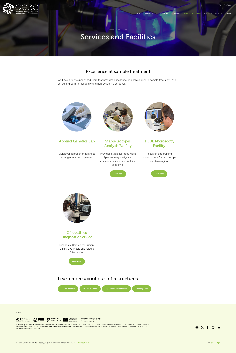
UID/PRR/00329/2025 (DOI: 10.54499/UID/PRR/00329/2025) (102, 326)
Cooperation (162, 14)
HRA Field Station (90, 289)
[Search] (220, 5)
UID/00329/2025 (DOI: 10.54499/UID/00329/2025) (72, 325)
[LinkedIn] (219, 327)
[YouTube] (196, 327)
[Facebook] (207, 327)
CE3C (138, 14)
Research (148, 14)
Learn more (118, 174)
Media (228, 14)
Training (176, 14)
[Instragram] (213, 327)
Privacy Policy (83, 343)
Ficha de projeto (87, 321)
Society (208, 14)
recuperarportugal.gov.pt (91, 318)
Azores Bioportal (68, 289)
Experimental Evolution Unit (116, 289)
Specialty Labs (142, 289)
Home (111, 29)
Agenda (218, 14)
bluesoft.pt (215, 343)
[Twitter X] (202, 327)
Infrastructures (192, 14)
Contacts (227, 5)
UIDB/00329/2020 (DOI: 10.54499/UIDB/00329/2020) (110, 325)
